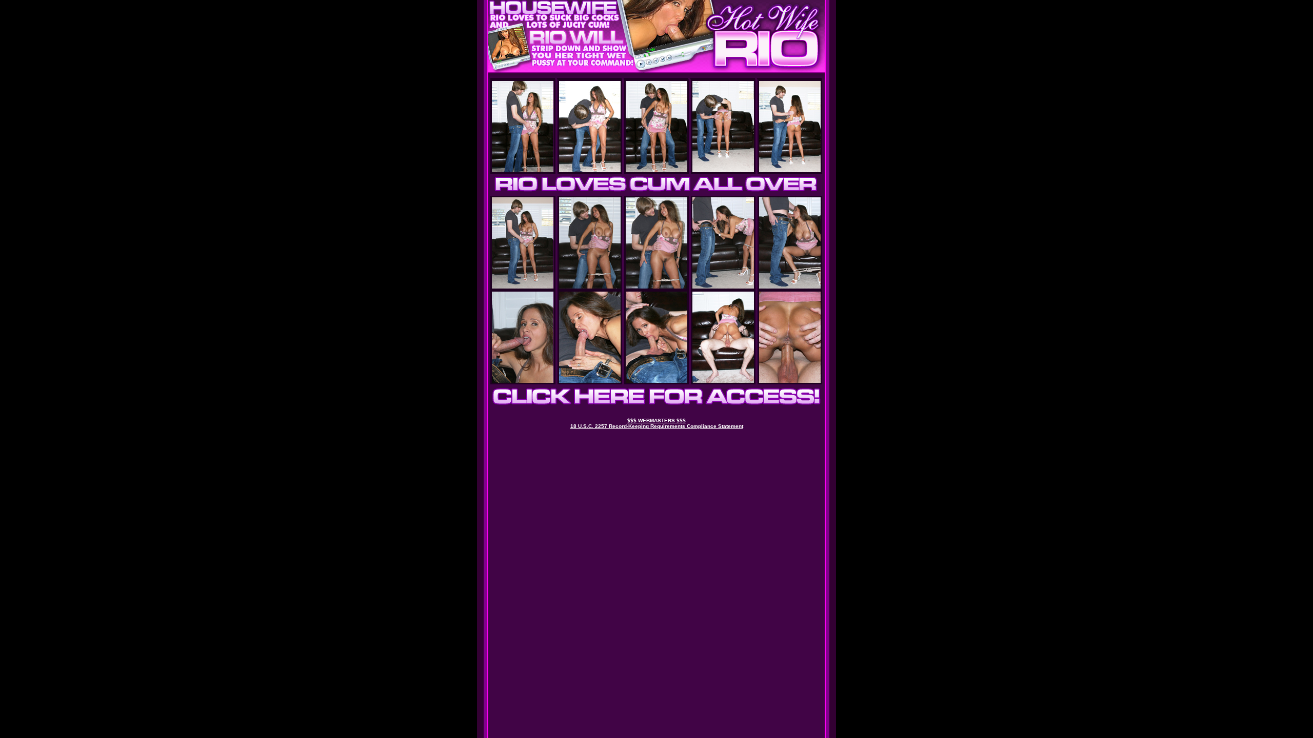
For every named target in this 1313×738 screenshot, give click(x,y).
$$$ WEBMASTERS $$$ (656, 420)
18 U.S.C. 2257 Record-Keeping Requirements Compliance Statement (656, 426)
